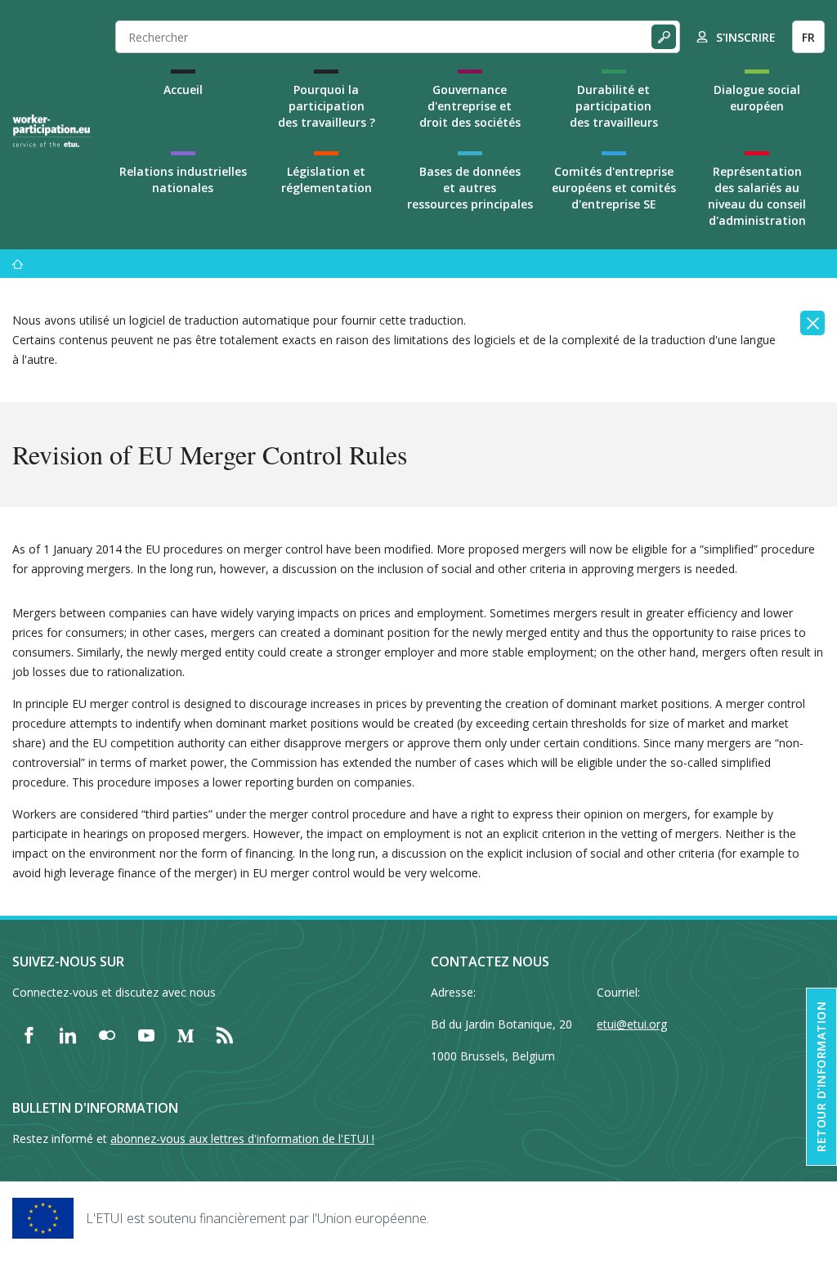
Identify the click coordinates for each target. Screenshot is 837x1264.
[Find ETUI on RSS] (224, 1035)
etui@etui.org (632, 1024)
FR (808, 37)
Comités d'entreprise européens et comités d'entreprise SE (614, 188)
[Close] (812, 323)
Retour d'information (821, 1077)
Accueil (183, 89)
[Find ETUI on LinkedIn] (67, 1035)
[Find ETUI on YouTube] (146, 1035)
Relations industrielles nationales (183, 179)
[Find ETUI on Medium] (185, 1035)
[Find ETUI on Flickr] (107, 1035)
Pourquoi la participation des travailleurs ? (326, 106)
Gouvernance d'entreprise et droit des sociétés (470, 106)
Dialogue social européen (757, 98)
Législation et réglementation (326, 179)
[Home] (51, 130)
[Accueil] (18, 264)
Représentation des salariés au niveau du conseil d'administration (757, 196)
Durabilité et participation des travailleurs (614, 106)
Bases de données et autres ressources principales (470, 188)
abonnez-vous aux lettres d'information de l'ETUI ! (242, 1138)
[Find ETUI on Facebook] (28, 1035)
